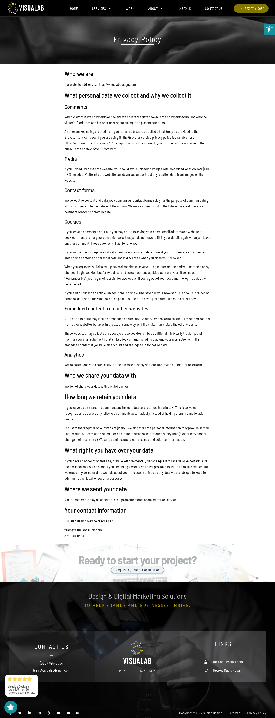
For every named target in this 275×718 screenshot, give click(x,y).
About (153, 8)
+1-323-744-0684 (252, 8)
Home (74, 8)
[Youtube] (58, 713)
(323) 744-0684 (51, 663)
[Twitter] (19, 713)
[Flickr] (68, 713)
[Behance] (77, 713)
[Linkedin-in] (29, 713)
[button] (269, 29)
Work (130, 8)
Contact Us (213, 8)
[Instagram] (39, 713)
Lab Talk (184, 8)
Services (99, 8)
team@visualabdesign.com (51, 670)
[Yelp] (48, 713)
